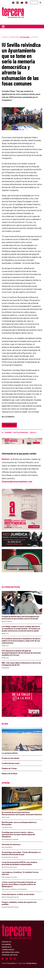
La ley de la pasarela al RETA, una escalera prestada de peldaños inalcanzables (19, 863)
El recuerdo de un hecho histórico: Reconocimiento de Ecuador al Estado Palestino (22, 813)
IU (2, 432)
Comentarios (8, 949)
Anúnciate (7, 947)
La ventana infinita (10, 753)
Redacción (14, 37)
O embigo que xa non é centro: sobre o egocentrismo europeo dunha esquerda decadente (18, 834)
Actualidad (24, 37)
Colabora (6, 944)
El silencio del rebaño (10, 758)
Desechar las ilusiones (11, 844)
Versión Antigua (10, 955)
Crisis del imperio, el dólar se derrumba (18, 894)
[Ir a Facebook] (13, 2)
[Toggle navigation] (3, 26)
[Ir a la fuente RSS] (26, 2)
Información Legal (11, 952)
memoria (8, 432)
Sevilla (33, 432)
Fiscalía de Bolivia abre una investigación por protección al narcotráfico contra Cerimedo (20, 617)
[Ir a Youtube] (22, 2)
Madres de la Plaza (9, 773)
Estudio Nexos (31, 963)
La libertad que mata (10, 763)
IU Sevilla (5, 37)
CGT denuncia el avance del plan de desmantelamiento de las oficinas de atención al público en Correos (21, 653)
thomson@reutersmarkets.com (17, 481)
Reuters (6, 459)
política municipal (20, 432)
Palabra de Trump (9, 768)
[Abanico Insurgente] (22, 565)
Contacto (6, 942)
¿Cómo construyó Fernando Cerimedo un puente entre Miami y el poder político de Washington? (19, 884)
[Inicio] (13, 12)
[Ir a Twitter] (18, 2)
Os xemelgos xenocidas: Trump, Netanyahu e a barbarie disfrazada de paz (21, 853)
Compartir (10, 425)
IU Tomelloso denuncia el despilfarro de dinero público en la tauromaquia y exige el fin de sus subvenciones (21, 640)
